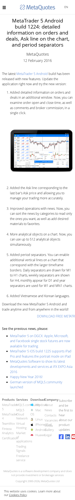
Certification (10, 438)
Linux (39, 419)
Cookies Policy (18, 495)
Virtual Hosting (21, 425)
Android (40, 430)
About (49, 405)
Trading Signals (21, 448)
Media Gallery (49, 427)
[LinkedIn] (67, 436)
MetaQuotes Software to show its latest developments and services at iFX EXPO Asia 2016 (41, 366)
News (48, 410)
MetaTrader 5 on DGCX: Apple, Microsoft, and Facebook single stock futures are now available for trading (40, 341)
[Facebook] (61, 436)
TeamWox (8, 423)
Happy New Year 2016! (26, 377)
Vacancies (51, 420)
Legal (48, 435)
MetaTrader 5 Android (32, 74)
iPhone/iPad (43, 424)
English (65, 7)
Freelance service (22, 458)
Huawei (40, 435)
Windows (41, 405)
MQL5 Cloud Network (22, 414)
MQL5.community (28, 405)
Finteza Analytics (8, 431)
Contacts (50, 415)
